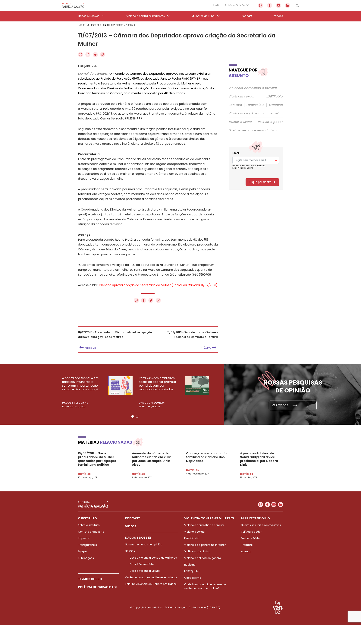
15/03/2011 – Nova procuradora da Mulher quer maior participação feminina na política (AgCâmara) (97, 459)
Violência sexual (241, 96)
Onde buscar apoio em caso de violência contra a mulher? (205, 586)
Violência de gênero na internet (254, 113)
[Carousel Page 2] (137, 416)
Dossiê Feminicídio (142, 564)
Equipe (82, 551)
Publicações (86, 558)
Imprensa (84, 538)
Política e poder (270, 122)
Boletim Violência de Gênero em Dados (151, 584)
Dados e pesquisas (75, 402)
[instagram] (260, 5)
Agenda (246, 551)
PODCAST (132, 518)
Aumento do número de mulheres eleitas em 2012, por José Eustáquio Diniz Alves (151, 459)
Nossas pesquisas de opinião (143, 544)
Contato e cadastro (91, 532)
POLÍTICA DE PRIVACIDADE (97, 587)
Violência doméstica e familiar (253, 88)
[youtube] (278, 5)
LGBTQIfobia (192, 571)
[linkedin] (287, 5)
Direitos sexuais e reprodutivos (253, 130)
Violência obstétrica (197, 551)
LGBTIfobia (274, 96)
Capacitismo (192, 578)
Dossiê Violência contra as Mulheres (153, 558)
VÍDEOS (130, 526)
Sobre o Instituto (89, 525)
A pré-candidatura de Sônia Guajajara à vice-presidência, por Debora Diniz (259, 459)
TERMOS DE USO (90, 579)
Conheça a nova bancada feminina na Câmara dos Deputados (206, 457)
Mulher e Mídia (240, 122)
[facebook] (269, 5)
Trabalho (276, 105)
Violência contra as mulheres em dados (151, 577)
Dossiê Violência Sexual (145, 571)
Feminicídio (255, 105)
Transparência (87, 545)
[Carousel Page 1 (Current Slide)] (132, 416)
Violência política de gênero (202, 558)
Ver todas (280, 405)
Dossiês (130, 551)
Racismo (235, 105)
